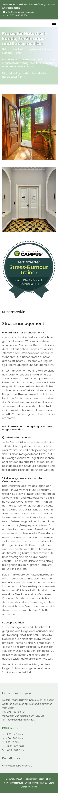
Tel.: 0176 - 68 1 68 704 (16, 15)
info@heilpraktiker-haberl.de (20, 12)
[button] (54, 23)
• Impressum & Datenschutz (17, 765)
